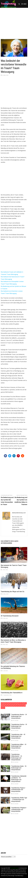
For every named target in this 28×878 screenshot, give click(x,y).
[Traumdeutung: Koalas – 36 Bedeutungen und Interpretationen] (5, 766)
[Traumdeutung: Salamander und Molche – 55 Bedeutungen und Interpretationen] (5, 776)
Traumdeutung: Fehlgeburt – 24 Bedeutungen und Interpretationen (19, 809)
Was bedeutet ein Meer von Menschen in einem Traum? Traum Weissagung (13, 641)
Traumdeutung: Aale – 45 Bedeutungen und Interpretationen (18, 736)
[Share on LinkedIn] (14, 455)
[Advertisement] (14, 22)
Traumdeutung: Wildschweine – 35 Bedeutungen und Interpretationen (16, 757)
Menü (24, 4)
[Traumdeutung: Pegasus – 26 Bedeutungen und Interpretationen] (5, 788)
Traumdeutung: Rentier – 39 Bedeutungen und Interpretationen (19, 716)
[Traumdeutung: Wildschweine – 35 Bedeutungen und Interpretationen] (5, 754)
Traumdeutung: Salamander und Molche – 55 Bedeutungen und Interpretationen (19, 778)
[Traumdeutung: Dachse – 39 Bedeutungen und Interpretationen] (5, 725)
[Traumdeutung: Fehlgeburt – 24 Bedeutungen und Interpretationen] (5, 808)
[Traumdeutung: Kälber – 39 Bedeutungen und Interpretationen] (5, 745)
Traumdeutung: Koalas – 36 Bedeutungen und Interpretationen (18, 768)
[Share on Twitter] (9, 455)
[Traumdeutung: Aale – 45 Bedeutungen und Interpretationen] (5, 735)
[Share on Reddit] (22, 455)
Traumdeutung (14, 868)
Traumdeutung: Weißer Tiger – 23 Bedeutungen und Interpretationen (19, 799)
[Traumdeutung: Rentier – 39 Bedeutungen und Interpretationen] (5, 715)
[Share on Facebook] (5, 455)
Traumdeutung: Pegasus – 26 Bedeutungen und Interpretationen (18, 789)
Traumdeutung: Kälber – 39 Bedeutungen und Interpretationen (18, 746)
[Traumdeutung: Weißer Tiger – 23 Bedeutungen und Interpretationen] (5, 798)
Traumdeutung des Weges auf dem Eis (12, 591)
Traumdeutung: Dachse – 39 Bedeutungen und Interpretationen (19, 726)
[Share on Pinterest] (18, 455)
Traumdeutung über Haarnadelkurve (11, 693)
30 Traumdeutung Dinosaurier (10, 616)
